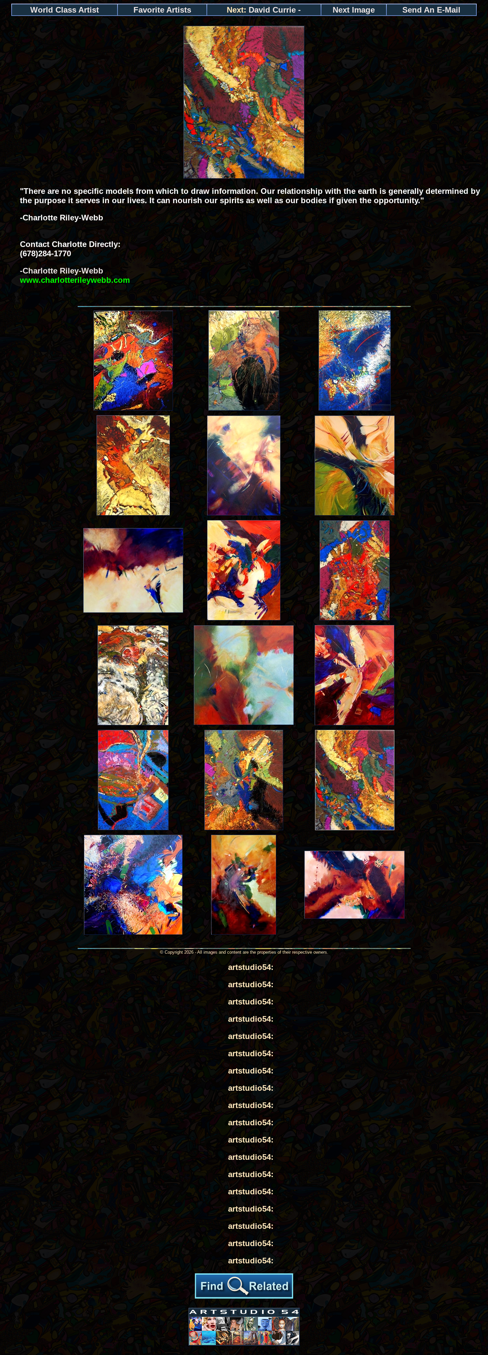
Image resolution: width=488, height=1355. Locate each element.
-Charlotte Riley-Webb (75, 275)
